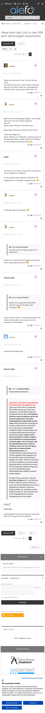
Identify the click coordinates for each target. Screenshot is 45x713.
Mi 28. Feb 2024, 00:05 (14, 345)
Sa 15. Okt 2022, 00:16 (14, 73)
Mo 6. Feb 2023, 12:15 (13, 164)
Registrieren (15, 578)
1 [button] (26, 54)
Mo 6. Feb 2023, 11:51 (13, 112)
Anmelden (4, 578)
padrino (11, 105)
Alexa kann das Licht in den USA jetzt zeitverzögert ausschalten (22, 34)
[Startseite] (22, 10)
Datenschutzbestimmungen (32, 678)
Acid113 (12, 337)
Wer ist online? (8, 564)
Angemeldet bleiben (11, 597)
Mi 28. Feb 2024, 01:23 (14, 376)
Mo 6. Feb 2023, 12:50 (13, 203)
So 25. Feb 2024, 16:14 (14, 285)
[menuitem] (8, 4)
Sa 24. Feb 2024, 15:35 (14, 234)
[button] (23, 54)
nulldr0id (12, 66)
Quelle (6, 504)
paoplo (13, 247)
